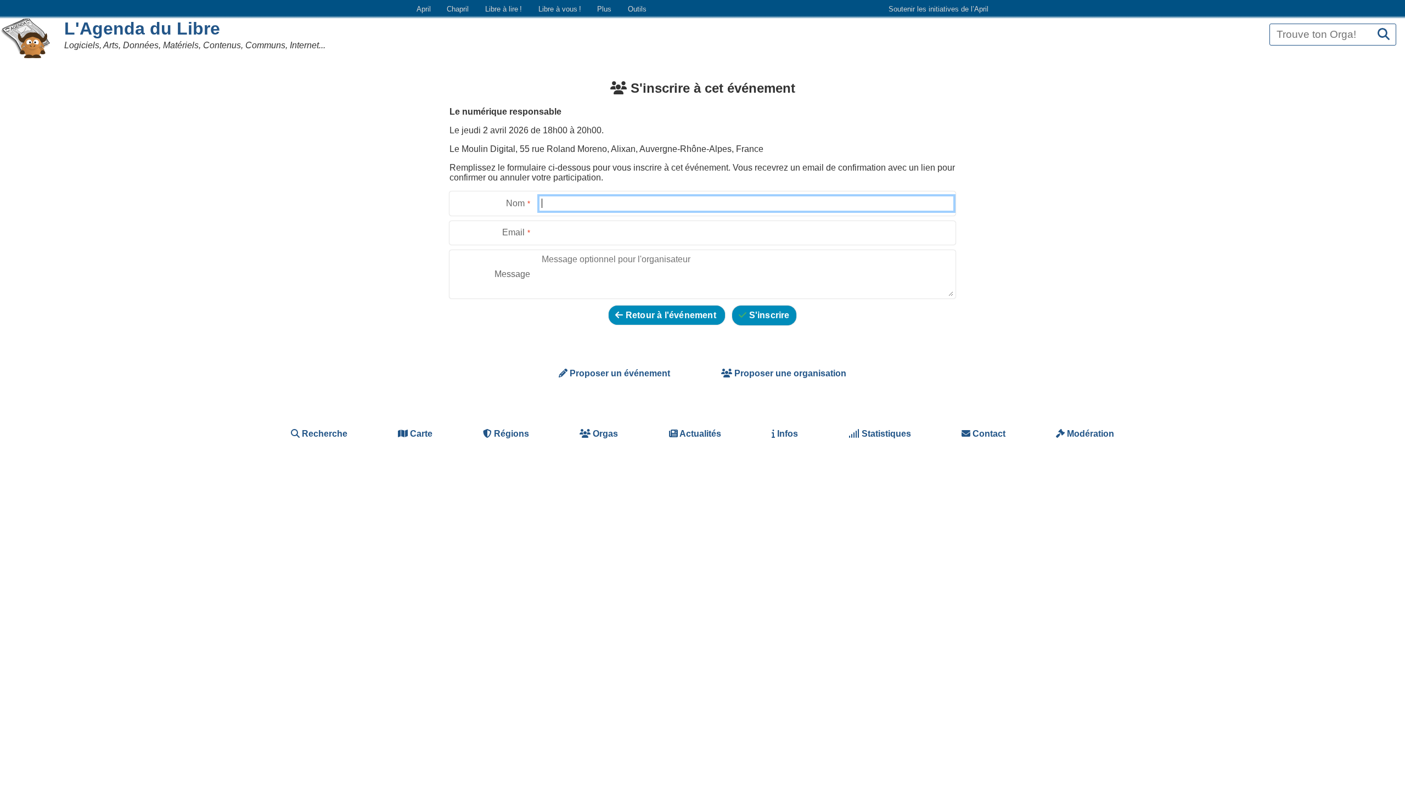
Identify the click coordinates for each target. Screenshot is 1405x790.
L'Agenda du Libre (142, 28)
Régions (510, 433)
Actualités (699, 433)
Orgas (604, 433)
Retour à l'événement (670, 315)
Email (513, 232)
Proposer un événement (618, 373)
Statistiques (885, 433)
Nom (515, 203)
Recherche (323, 433)
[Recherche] (1384, 35)
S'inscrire (767, 315)
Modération (1089, 433)
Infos (786, 433)
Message (512, 274)
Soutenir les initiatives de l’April (938, 9)
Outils (637, 9)
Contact (987, 433)
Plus (604, 9)
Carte (420, 433)
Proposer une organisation (789, 373)
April (424, 9)
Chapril (458, 9)
